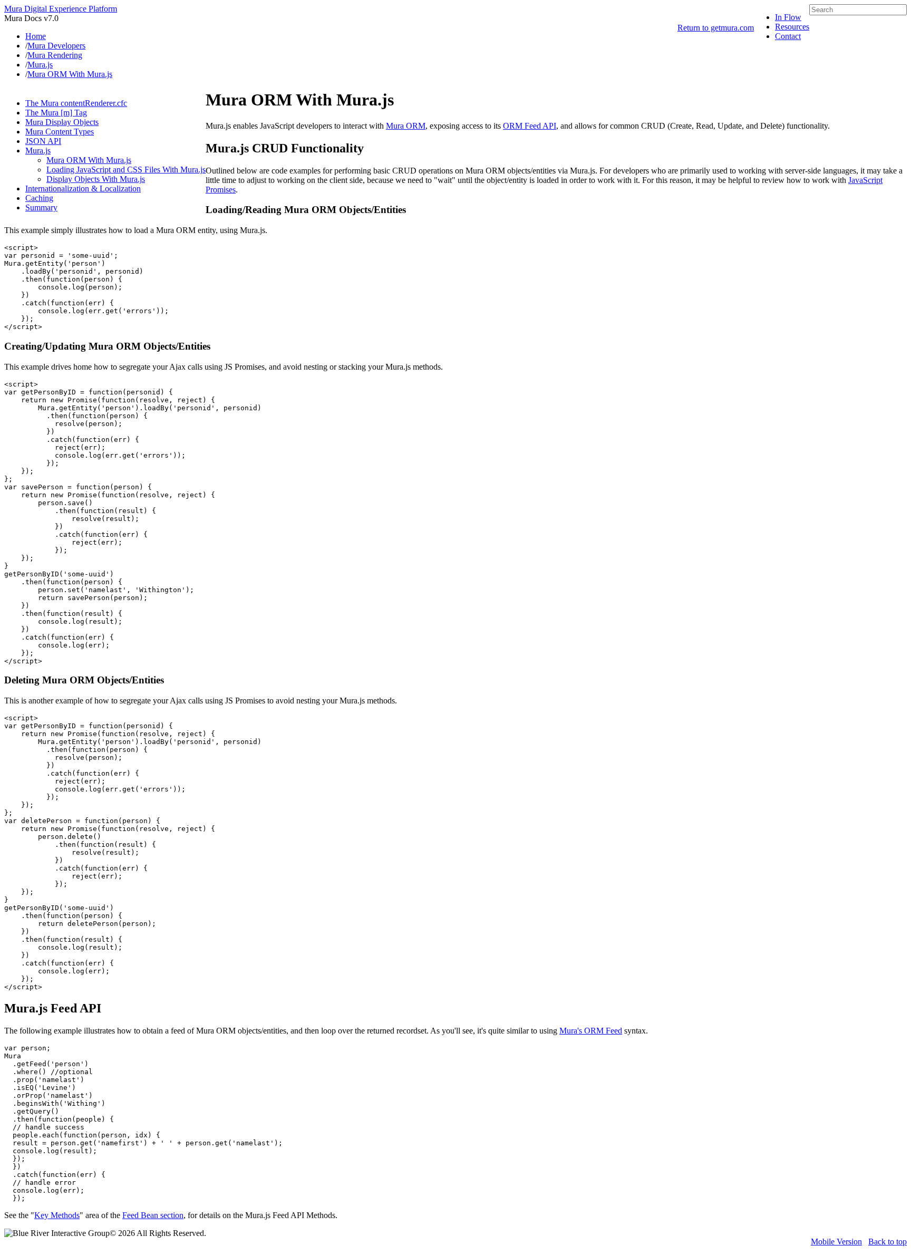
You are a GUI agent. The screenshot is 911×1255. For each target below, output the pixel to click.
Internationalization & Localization (83, 188)
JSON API (43, 141)
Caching (39, 198)
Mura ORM (405, 125)
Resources (792, 26)
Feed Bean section (152, 1215)
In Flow (788, 17)
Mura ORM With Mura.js (88, 160)
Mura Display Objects (62, 122)
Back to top (887, 1241)
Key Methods (57, 1215)
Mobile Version (836, 1241)
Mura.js (38, 150)
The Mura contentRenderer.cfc (76, 103)
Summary (41, 207)
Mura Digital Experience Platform (60, 8)
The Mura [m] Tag (56, 112)
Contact (788, 36)
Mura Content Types (59, 131)
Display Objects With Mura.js (95, 179)
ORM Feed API (529, 125)
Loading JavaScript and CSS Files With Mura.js (126, 169)
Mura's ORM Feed (590, 1030)
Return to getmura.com (715, 27)
